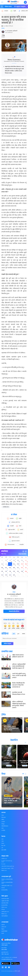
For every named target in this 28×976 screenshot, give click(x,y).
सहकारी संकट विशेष (5, 898)
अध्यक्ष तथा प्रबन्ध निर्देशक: (6, 943)
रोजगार (2, 843)
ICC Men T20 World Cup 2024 (6, 861)
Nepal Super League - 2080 (7, 868)
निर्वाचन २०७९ (4, 913)
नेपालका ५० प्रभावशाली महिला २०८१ (7, 880)
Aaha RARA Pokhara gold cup (7, 866)
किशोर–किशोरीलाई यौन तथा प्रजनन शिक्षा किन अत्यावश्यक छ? (18, 685)
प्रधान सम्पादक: (4, 947)
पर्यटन (2, 841)
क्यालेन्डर (4, 551)
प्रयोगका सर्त (3, 926)
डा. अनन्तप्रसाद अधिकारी (11, 31)
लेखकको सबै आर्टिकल (14, 611)
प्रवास (2, 828)
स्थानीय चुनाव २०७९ (5, 911)
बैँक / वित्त (3, 845)
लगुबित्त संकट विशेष (5, 900)
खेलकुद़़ (2, 823)
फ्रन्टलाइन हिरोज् (4, 890)
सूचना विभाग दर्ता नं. (4, 952)
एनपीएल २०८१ (4, 858)
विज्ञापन (2, 929)
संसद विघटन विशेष (4, 903)
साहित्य (2, 819)
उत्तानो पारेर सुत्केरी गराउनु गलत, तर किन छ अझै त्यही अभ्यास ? (19, 676)
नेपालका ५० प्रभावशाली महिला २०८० (7, 883)
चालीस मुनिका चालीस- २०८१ (6, 885)
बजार (2, 839)
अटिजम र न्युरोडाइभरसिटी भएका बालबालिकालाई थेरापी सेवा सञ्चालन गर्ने (18, 666)
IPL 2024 (3, 864)
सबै (23, 774)
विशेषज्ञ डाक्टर (8, 6)
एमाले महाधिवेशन (4, 916)
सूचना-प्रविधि (3, 849)
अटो (2, 847)
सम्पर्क (2, 933)
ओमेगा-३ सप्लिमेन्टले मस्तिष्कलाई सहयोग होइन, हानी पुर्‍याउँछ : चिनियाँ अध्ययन (19, 705)
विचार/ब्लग (3, 817)
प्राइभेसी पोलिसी (4, 931)
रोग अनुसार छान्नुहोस (19, 6)
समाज (2, 815)
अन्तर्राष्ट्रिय (3, 830)
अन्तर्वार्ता (3, 821)
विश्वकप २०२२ (4, 870)
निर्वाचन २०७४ (4, 907)
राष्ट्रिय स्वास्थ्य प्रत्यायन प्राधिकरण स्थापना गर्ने (18, 656)
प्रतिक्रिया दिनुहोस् (7, 644)
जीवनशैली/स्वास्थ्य (4, 826)
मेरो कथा (3, 887)
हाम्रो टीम (3, 924)
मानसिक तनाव (6, 507)
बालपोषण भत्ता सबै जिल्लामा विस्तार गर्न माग (18, 693)
